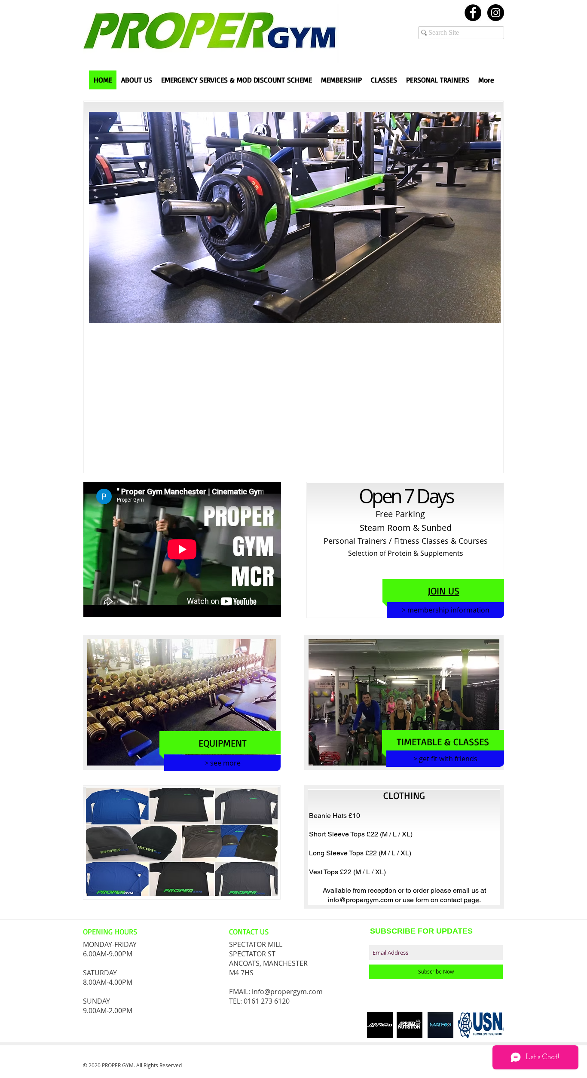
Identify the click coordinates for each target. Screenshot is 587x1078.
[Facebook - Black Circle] (473, 12)
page (471, 900)
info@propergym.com (360, 900)
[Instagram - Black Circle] (495, 12)
